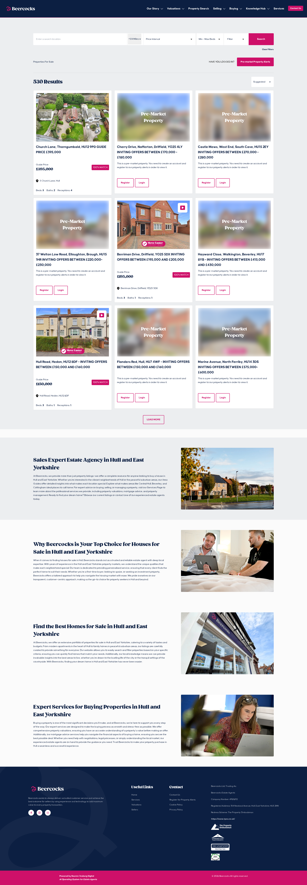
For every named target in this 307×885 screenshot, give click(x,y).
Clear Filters (268, 49)
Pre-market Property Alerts (255, 62)
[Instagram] (39, 813)
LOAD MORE (153, 419)
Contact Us (295, 8)
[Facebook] (31, 813)
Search (261, 39)
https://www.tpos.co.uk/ (223, 819)
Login (142, 183)
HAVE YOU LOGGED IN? (221, 62)
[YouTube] (48, 813)
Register (125, 183)
